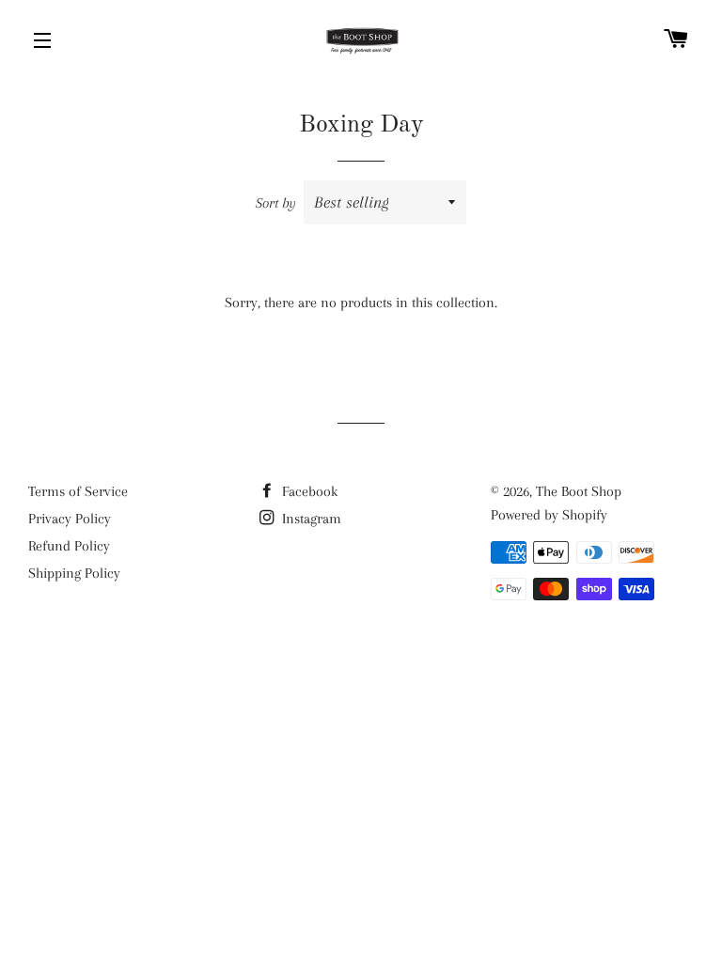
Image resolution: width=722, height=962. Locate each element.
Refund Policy (69, 545)
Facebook (307, 491)
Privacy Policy (69, 518)
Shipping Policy (74, 573)
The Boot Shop (578, 491)
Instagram (309, 518)
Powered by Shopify (549, 514)
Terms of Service (78, 491)
